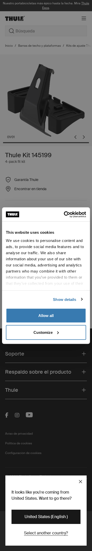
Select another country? (46, 533)
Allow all (46, 315)
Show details (64, 299)
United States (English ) (46, 516)
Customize (43, 332)
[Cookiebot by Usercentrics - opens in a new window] (65, 214)
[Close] (80, 482)
